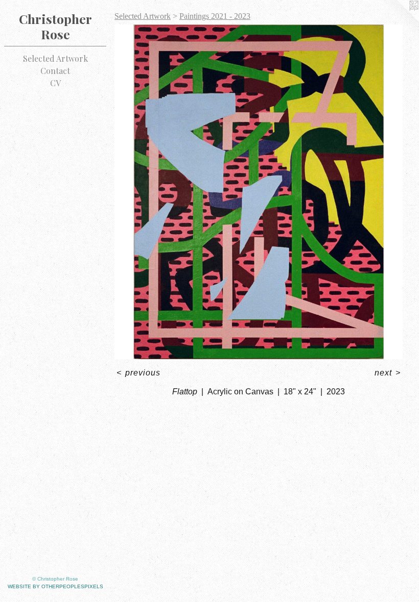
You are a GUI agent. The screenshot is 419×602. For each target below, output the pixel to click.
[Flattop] (258, 191)
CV (55, 83)
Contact (55, 70)
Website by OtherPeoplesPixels (55, 586)
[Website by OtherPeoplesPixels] (398, 20)
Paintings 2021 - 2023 (214, 16)
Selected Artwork (55, 58)
